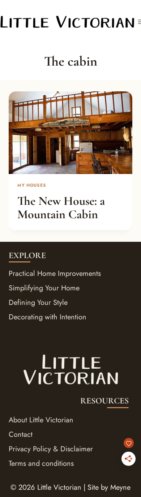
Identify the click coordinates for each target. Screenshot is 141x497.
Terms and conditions (41, 463)
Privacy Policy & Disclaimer (51, 449)
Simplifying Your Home (44, 288)
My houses (31, 185)
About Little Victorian (41, 420)
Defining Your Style (38, 302)
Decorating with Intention (47, 317)
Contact (21, 434)
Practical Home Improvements (55, 273)
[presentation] (70, 132)
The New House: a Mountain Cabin (61, 208)
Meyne (120, 487)
